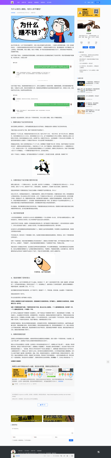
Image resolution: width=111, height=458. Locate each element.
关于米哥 (49, 2)
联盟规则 (36, 2)
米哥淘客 (13, 12)
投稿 (98, 2)
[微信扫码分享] (61, 456)
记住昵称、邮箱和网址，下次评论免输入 (22, 440)
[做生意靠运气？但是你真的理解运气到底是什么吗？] (81, 90)
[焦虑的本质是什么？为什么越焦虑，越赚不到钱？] (81, 111)
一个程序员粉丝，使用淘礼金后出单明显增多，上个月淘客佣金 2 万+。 (92, 83)
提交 (71, 440)
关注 (86, 47)
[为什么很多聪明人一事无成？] (81, 97)
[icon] (98, 451)
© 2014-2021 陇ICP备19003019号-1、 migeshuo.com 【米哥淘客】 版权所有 (37, 453)
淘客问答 (30, 2)
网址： (56, 437)
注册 (92, 2)
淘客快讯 (43, 2)
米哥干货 (24, 2)
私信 (93, 47)
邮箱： (35, 437)
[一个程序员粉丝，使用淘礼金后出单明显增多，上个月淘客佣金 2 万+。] (81, 83)
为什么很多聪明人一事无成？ (86, 63)
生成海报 (56, 455)
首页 (18, 2)
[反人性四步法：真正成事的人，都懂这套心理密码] (81, 104)
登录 (89, 2)
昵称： (14, 437)
